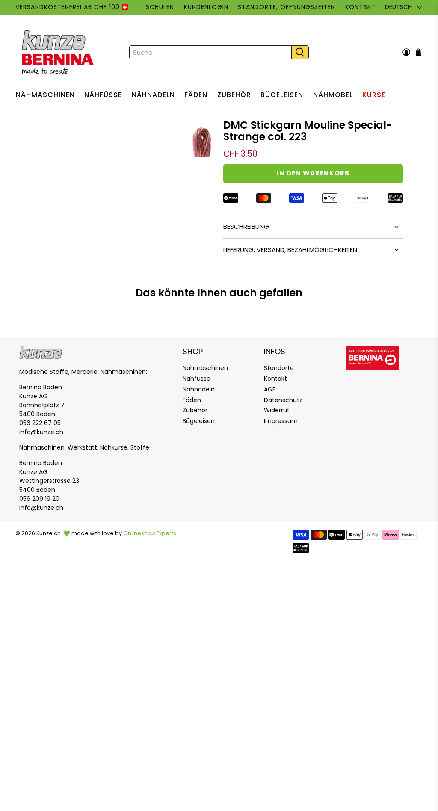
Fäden (195, 95)
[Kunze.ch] (58, 52)
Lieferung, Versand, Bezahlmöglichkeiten (290, 249)
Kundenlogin (206, 7)
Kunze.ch (48, 533)
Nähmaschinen (45, 95)
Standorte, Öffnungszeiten (286, 7)
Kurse (373, 95)
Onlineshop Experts (149, 533)
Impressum (281, 421)
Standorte (279, 368)
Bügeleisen (281, 95)
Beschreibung (246, 226)
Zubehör (234, 95)
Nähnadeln (153, 95)
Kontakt (360, 7)
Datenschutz (283, 400)
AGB (270, 389)
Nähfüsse (103, 95)
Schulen (160, 7)
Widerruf (277, 410)
